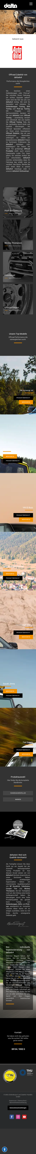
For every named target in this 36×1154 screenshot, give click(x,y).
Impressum (13, 1101)
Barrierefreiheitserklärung (18, 1102)
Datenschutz (22, 1101)
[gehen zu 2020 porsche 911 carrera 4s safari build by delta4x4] (18, 52)
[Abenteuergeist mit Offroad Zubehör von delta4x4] (18, 921)
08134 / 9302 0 (18, 1049)
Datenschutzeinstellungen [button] (18, 1108)
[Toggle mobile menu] (31, 4)
